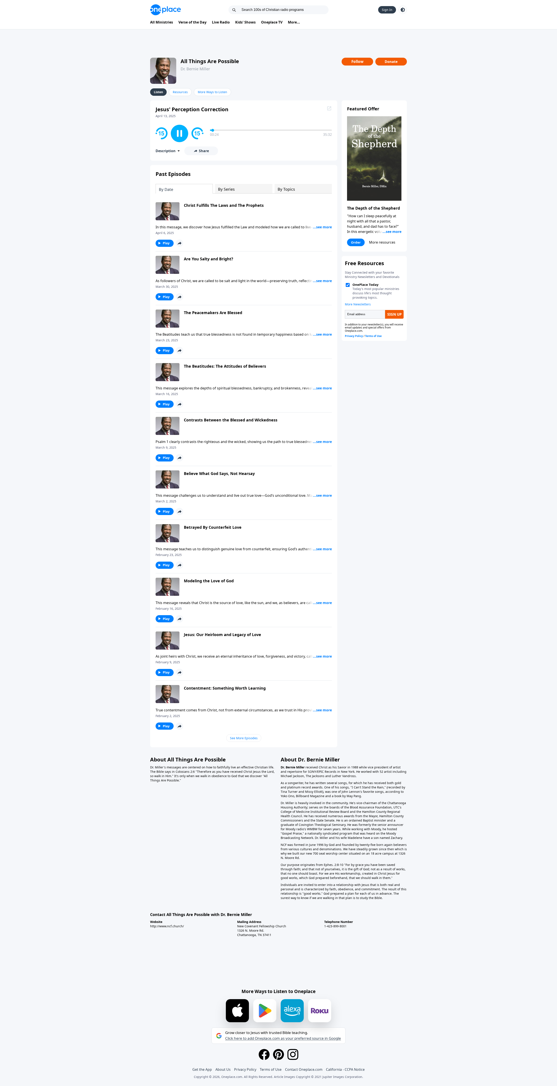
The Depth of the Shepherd (373, 208)
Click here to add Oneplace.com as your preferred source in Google (283, 1038)
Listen (158, 92)
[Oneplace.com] (165, 9)
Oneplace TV (271, 22)
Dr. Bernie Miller (195, 68)
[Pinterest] (278, 1054)
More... (294, 22)
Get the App (202, 1069)
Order (356, 242)
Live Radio (221, 22)
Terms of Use (271, 1069)
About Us (223, 1069)
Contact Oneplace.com (303, 1069)
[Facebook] (264, 1054)
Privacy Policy (245, 1069)
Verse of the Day (192, 22)
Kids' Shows (245, 22)
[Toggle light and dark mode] (403, 10)
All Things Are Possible (210, 61)
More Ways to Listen (212, 92)
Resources (180, 92)
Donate (391, 61)
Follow (357, 61)
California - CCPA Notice (345, 1069)
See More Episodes (244, 738)
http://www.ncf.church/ (167, 926)
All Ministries (161, 22)
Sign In (387, 10)
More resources (382, 242)
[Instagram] (292, 1054)
